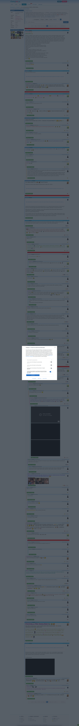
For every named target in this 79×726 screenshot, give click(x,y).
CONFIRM (33, 375)
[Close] (55, 348)
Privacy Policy (45, 378)
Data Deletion (34, 378)
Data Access (39, 378)
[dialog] (39, 363)
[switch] (51, 362)
